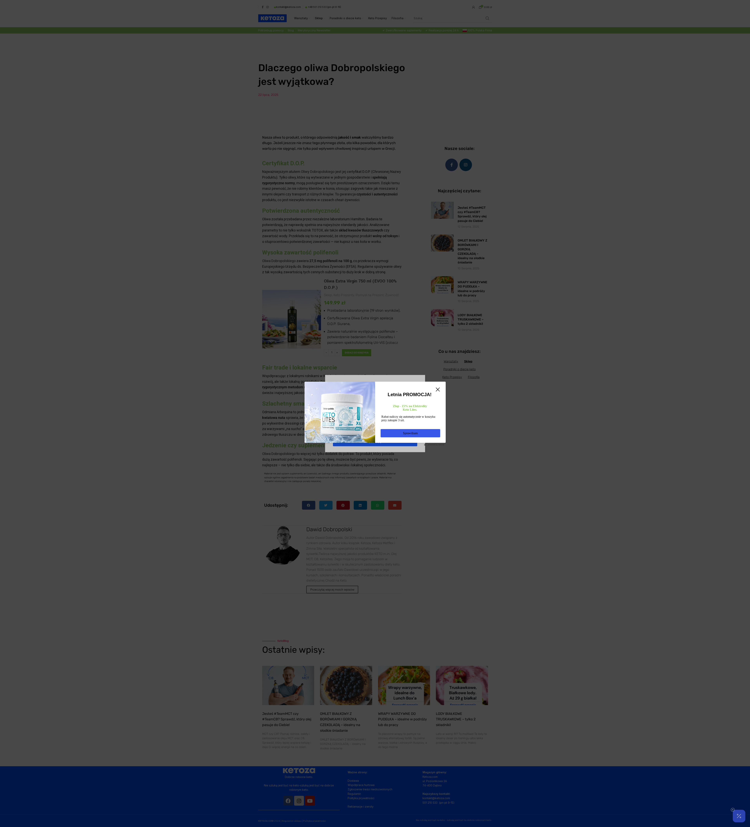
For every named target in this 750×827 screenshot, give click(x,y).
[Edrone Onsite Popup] (375, 413)
